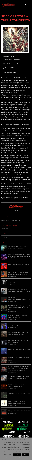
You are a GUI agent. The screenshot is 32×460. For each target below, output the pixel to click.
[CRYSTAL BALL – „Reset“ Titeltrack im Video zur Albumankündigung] (4, 334)
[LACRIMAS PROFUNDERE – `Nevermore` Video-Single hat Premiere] (4, 326)
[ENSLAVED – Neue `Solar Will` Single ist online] (4, 351)
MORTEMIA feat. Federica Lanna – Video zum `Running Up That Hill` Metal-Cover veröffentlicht (19, 256)
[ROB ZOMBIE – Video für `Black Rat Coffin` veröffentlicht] (4, 317)
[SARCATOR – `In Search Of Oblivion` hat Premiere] (4, 395)
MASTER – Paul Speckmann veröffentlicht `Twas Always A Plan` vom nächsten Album (19, 359)
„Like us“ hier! (4, 228)
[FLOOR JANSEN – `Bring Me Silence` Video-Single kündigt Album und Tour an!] (4, 291)
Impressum (22, 458)
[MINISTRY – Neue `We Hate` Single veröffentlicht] (4, 283)
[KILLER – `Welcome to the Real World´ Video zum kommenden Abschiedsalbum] (4, 299)
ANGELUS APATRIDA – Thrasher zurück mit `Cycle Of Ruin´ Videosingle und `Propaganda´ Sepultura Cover (18, 368)
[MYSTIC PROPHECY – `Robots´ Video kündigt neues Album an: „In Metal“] (4, 274)
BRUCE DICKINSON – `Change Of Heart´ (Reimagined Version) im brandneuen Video (19, 307)
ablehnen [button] (25, 455)
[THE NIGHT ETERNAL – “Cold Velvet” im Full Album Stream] (4, 342)
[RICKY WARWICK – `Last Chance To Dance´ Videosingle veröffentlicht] (4, 403)
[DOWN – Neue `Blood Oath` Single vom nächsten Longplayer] (4, 412)
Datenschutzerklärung (12, 458)
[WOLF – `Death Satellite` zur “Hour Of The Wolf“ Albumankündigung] (4, 266)
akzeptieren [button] (17, 455)
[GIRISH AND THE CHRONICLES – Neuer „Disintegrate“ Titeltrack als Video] (4, 378)
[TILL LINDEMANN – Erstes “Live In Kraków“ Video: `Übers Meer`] (4, 248)
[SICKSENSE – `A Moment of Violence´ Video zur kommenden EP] (4, 386)
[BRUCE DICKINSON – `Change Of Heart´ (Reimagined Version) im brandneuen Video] (4, 308)
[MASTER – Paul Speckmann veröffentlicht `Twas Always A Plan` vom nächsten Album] (4, 360)
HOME (16, 210)
